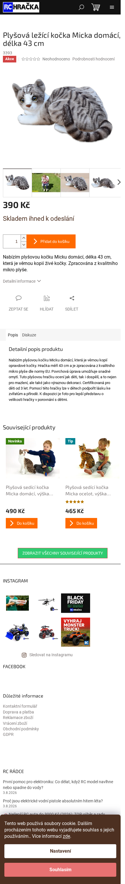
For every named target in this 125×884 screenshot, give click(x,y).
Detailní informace (19, 281)
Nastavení (60, 851)
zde (66, 836)
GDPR (8, 734)
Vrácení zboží (15, 723)
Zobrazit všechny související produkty (62, 553)
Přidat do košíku (54, 241)
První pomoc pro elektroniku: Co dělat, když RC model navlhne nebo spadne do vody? (58, 784)
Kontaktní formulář (20, 706)
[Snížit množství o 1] (23, 244)
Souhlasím (60, 869)
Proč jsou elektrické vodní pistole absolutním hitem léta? (53, 801)
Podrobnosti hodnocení (93, 59)
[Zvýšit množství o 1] (23, 238)
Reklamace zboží (18, 717)
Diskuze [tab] (29, 335)
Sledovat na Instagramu (51, 654)
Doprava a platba (18, 712)
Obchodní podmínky (21, 729)
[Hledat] (81, 7)
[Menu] (112, 7)
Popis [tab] (13, 335)
